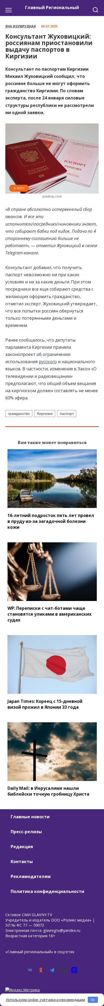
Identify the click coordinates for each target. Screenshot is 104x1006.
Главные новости (30, 817)
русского (48, 361)
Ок (92, 999)
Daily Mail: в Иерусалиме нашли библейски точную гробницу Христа (48, 791)
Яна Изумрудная (20, 26)
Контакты (22, 861)
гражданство (19, 413)
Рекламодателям (31, 876)
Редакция (22, 846)
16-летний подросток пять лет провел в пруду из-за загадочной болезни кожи (50, 521)
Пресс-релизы (26, 832)
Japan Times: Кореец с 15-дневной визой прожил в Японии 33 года (44, 704)
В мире (19, 188)
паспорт (67, 413)
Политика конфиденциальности (47, 891)
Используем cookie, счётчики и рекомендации (45, 999)
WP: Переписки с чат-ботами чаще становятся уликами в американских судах (49, 614)
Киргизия (45, 413)
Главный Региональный (52, 7)
